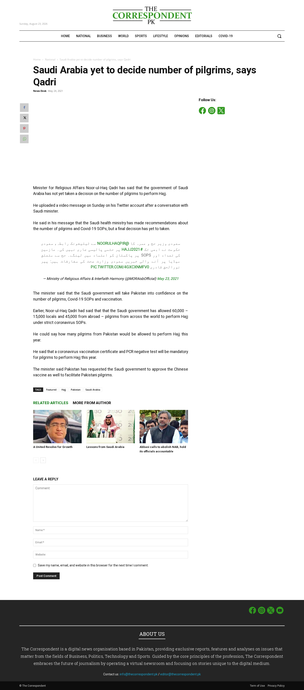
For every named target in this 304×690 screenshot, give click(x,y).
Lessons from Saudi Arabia (105, 447)
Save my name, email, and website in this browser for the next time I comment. (93, 565)
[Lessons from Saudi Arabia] (110, 426)
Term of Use (257, 685)
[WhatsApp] (24, 138)
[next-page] (43, 460)
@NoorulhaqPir (113, 243)
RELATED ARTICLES (50, 403)
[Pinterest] (24, 128)
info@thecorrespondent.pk (139, 674)
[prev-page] (36, 460)
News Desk (40, 90)
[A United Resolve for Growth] (57, 426)
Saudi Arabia (92, 389)
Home (37, 59)
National (50, 59)
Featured (51, 389)
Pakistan (76, 389)
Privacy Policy (276, 685)
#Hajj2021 (132, 249)
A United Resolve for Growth (53, 447)
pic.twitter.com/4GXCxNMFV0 (120, 267)
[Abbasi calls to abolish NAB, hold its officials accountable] (164, 426)
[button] (279, 36)
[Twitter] (24, 118)
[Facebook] (24, 107)
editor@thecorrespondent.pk (180, 674)
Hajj (63, 389)
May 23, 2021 (167, 279)
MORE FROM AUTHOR (92, 403)
